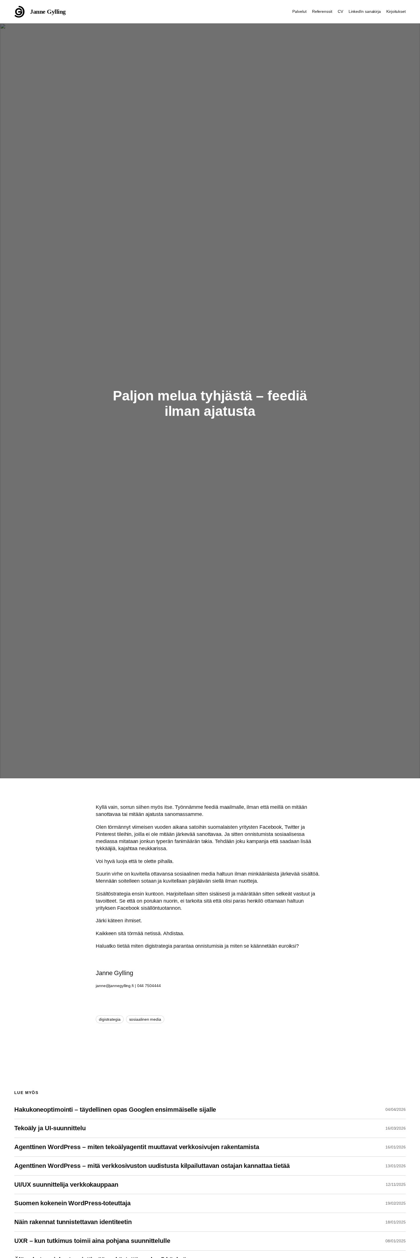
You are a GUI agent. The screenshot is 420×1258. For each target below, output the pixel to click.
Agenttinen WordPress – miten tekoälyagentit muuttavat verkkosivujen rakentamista (136, 1147)
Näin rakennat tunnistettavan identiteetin (73, 1222)
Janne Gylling (48, 11)
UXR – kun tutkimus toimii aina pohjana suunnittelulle (92, 1240)
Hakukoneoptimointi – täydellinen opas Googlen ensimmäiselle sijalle (115, 1109)
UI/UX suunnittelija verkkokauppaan (66, 1184)
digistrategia (110, 1019)
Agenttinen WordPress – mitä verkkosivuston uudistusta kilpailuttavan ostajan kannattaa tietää (152, 1165)
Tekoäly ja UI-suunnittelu (50, 1128)
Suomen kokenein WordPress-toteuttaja (72, 1203)
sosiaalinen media (145, 1019)
